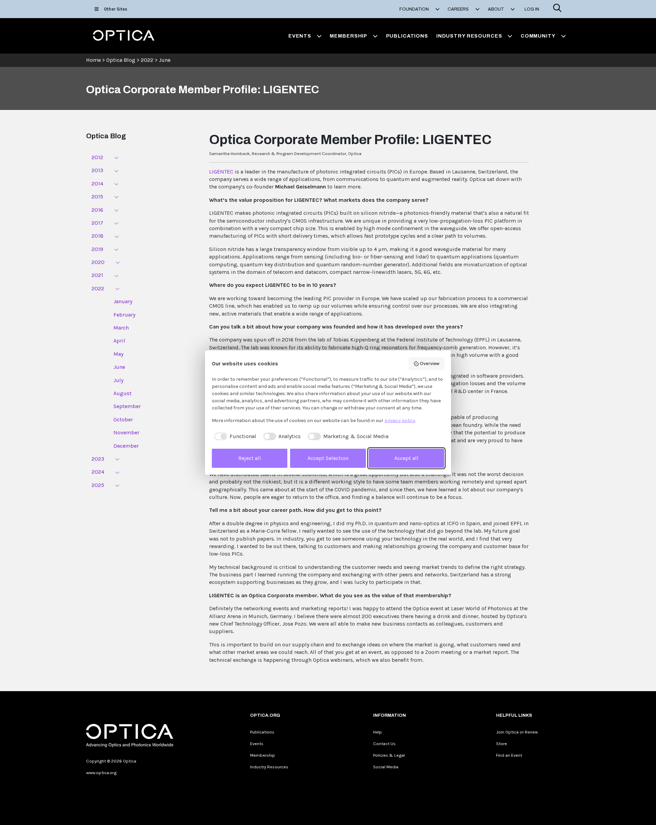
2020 (98, 262)
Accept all (406, 458)
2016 (97, 210)
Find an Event (509, 755)
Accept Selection (328, 458)
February (124, 314)
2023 (98, 459)
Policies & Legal (389, 755)
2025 (98, 485)
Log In (531, 9)
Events (256, 743)
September (127, 406)
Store (501, 743)
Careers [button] (459, 9)
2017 (97, 223)
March (121, 327)
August (122, 393)
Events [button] (299, 36)
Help (377, 732)
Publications (407, 36)
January (122, 301)
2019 (97, 249)
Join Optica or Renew (517, 732)
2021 (97, 275)
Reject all (249, 458)
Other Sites (115, 9)
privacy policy (399, 420)
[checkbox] (234, 436)
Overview (429, 363)
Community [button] (538, 36)
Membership (262, 755)
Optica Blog (121, 60)
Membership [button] (348, 36)
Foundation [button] (414, 9)
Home (93, 60)
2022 (147, 60)
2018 (98, 236)
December (126, 446)
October (123, 419)
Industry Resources (269, 766)
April (119, 340)
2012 (97, 157)
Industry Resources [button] (469, 36)
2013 (97, 170)
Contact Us (384, 743)
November (126, 432)
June (164, 60)
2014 (97, 183)
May (118, 354)
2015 (97, 196)
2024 (98, 472)
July (118, 380)
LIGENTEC (221, 171)
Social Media (385, 766)
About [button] (496, 9)
